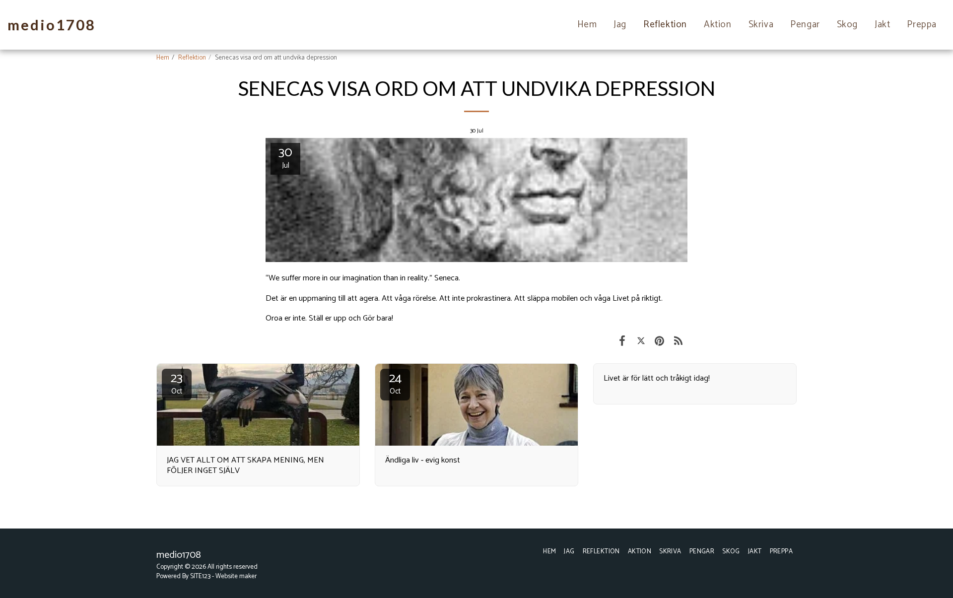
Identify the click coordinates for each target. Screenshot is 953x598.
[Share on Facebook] (622, 341)
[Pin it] (659, 341)
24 (395, 383)
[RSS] (678, 341)
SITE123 (200, 576)
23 (177, 383)
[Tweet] (641, 341)
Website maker (236, 576)
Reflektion (192, 57)
